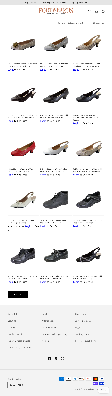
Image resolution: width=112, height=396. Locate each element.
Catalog (11, 327)
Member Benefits (16, 334)
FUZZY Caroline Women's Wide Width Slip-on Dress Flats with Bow (22, 65)
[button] (9, 11)
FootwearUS (85, 389)
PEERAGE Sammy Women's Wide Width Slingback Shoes (21, 221)
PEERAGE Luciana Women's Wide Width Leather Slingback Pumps (53, 170)
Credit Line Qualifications (20, 347)
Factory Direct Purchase (19, 340)
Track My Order (82, 334)
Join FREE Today (83, 320)
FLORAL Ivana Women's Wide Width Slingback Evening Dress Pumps (87, 65)
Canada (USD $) (16, 385)
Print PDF (17, 294)
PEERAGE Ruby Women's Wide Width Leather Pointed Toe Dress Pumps (22, 116)
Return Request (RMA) (85, 340)
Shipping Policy (48, 327)
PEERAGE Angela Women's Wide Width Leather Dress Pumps (20, 170)
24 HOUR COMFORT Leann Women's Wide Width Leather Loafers (87, 221)
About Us (12, 320)
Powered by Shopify (97, 389)
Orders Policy (47, 320)
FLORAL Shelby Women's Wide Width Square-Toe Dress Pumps (87, 277)
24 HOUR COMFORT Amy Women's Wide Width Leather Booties (53, 221)
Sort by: (61, 22)
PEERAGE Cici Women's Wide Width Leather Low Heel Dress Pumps (54, 116)
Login (77, 327)
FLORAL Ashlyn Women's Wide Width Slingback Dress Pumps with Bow (87, 170)
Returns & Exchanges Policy (54, 334)
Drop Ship (46, 340)
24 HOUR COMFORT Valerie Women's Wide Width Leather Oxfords (22, 277)
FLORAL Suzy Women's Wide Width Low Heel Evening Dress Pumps (54, 65)
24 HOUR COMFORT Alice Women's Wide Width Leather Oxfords (54, 277)
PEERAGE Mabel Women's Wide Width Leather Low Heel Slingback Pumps (87, 117)
